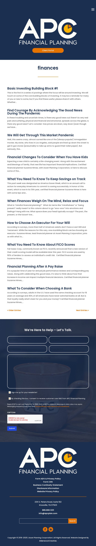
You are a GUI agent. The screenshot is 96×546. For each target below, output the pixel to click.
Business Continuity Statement (48, 485)
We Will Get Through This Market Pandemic (40, 135)
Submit (12, 428)
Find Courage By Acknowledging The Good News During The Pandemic (44, 112)
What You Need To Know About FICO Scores (41, 244)
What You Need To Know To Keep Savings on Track (46, 179)
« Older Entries (14, 310)
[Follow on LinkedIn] (50, 529)
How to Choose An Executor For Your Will (38, 223)
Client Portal (48, 50)
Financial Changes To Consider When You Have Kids (47, 157)
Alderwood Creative (48, 541)
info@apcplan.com (48, 513)
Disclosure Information (48, 488)
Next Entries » (82, 310)
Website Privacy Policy (48, 491)
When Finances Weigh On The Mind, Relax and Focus (47, 201)
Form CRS (48, 482)
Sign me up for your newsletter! (24, 392)
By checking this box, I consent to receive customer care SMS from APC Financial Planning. (48, 398)
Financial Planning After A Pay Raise (35, 266)
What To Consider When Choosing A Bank (39, 288)
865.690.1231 (48, 510)
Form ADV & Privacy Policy (48, 478)
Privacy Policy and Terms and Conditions (52, 406)
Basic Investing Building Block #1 (32, 88)
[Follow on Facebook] (45, 529)
